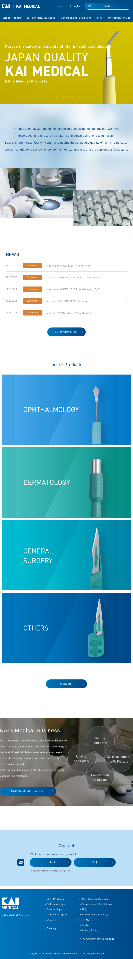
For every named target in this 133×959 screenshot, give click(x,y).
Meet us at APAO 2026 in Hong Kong (68, 265)
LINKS (85, 920)
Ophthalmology (56, 904)
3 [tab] (64, 98)
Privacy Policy (89, 930)
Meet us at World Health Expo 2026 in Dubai (73, 277)
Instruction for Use (119, 17)
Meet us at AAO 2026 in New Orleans (68, 313)
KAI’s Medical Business (41, 17)
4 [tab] (69, 98)
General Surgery (57, 914)
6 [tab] (79, 98)
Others (51, 920)
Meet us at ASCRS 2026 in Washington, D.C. (73, 289)
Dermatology (54, 909)
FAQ (99, 17)
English (77, 6)
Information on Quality (94, 914)
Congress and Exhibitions (76, 17)
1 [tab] (53, 98)
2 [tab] (58, 98)
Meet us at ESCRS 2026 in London (67, 301)
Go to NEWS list (66, 331)
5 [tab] (74, 98)
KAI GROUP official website (97, 938)
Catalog (65, 683)
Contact (108, 6)
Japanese (62, 6)
